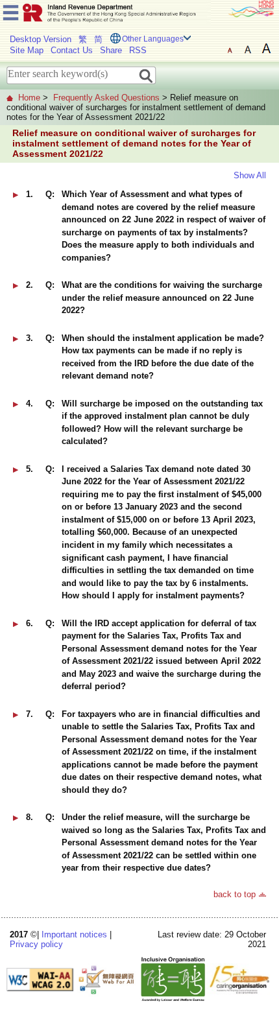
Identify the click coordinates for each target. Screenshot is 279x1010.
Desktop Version (40, 39)
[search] (146, 75)
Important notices (74, 934)
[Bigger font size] (247, 48)
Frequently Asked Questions (106, 97)
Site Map (26, 50)
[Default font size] (229, 48)
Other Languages (153, 38)
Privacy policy (36, 944)
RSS (138, 50)
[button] (15, 195)
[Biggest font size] (266, 48)
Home (29, 97)
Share (111, 50)
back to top (234, 894)
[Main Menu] (10, 10)
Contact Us (72, 50)
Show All (250, 175)
